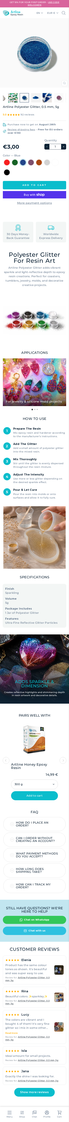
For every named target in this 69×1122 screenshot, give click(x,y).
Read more (11, 1033)
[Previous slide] (6, 760)
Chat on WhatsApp (36, 919)
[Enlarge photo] (59, 970)
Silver (47, 162)
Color (11, 155)
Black (7, 172)
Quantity (50, 140)
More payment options (34, 203)
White (55, 162)
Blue (23, 162)
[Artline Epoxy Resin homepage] (13, 13)
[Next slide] (63, 760)
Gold (39, 162)
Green (15, 162)
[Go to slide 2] (34, 409)
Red (7, 162)
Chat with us (36, 930)
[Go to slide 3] (37, 409)
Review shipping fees (21, 129)
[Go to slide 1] (32, 409)
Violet (31, 162)
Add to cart (34, 795)
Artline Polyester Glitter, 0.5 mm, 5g (38, 1060)
